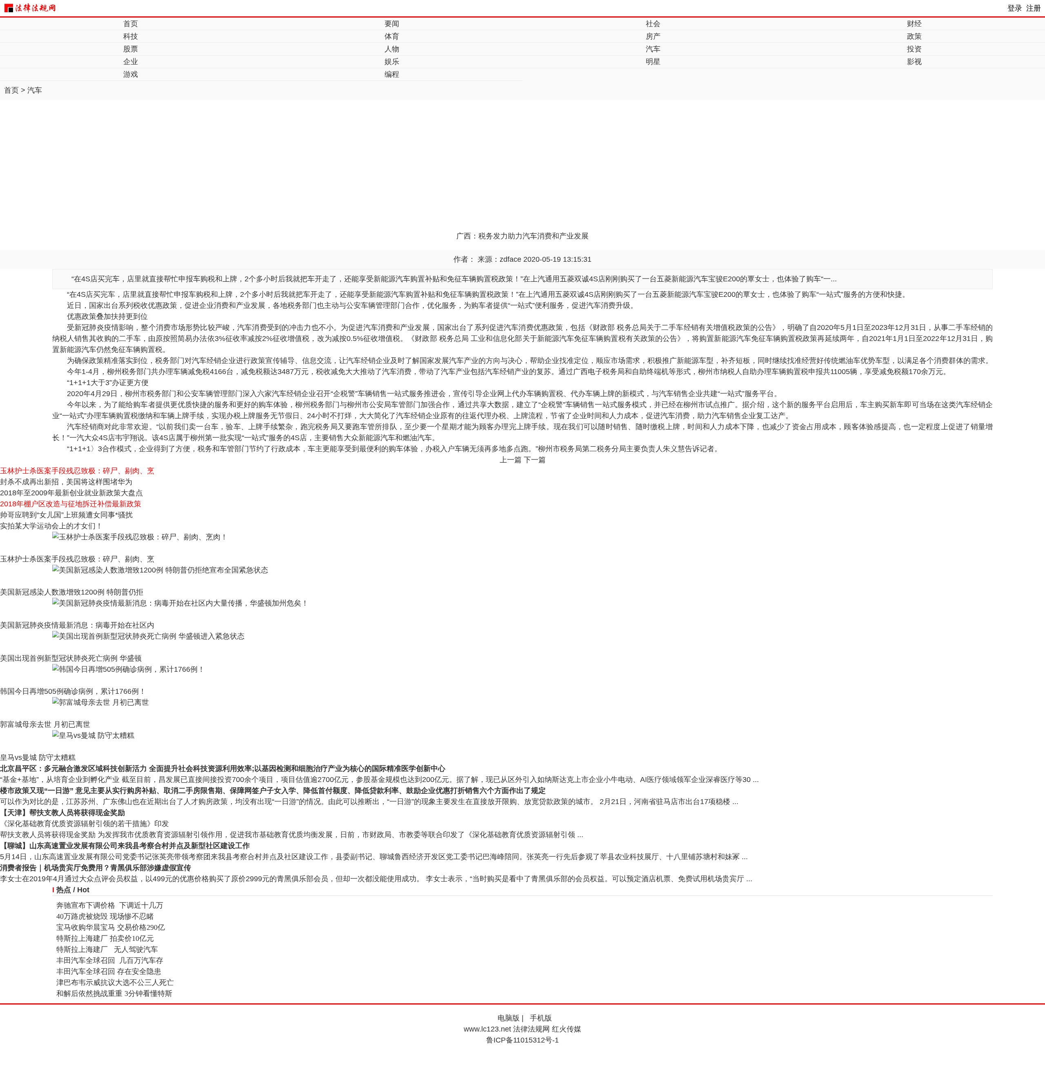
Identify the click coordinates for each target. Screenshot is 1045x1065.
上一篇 (511, 460)
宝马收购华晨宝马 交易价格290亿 (110, 927)
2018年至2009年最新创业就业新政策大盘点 (71, 493)
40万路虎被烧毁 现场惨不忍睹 (105, 916)
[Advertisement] (522, 169)
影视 (914, 62)
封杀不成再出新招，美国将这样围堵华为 (66, 482)
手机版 (541, 1018)
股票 (130, 49)
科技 (130, 36)
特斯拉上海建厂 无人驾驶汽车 (107, 949)
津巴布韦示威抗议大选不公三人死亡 (115, 982)
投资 (914, 49)
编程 (392, 74)
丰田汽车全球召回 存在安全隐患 (108, 971)
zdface (510, 259)
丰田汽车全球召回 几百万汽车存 (109, 960)
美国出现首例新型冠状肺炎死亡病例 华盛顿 (71, 658)
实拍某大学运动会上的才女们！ (51, 526)
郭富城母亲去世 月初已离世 (45, 724)
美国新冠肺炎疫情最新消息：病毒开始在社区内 (77, 625)
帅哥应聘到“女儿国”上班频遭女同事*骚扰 (66, 515)
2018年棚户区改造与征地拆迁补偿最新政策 (70, 504)
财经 (914, 24)
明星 (653, 62)
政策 (914, 36)
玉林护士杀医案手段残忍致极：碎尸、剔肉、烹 (77, 471)
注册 (1033, 8)
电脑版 (509, 1018)
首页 (130, 24)
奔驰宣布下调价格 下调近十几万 (109, 905)
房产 (653, 36)
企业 (130, 62)
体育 (392, 36)
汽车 (653, 49)
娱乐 (392, 62)
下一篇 (535, 460)
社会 (653, 24)
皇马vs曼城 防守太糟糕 (38, 757)
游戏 (130, 74)
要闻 (392, 24)
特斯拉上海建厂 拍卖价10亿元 (105, 938)
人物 (392, 49)
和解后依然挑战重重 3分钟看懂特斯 (114, 993)
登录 (1014, 8)
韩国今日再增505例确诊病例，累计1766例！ (73, 691)
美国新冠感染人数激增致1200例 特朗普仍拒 (71, 592)
